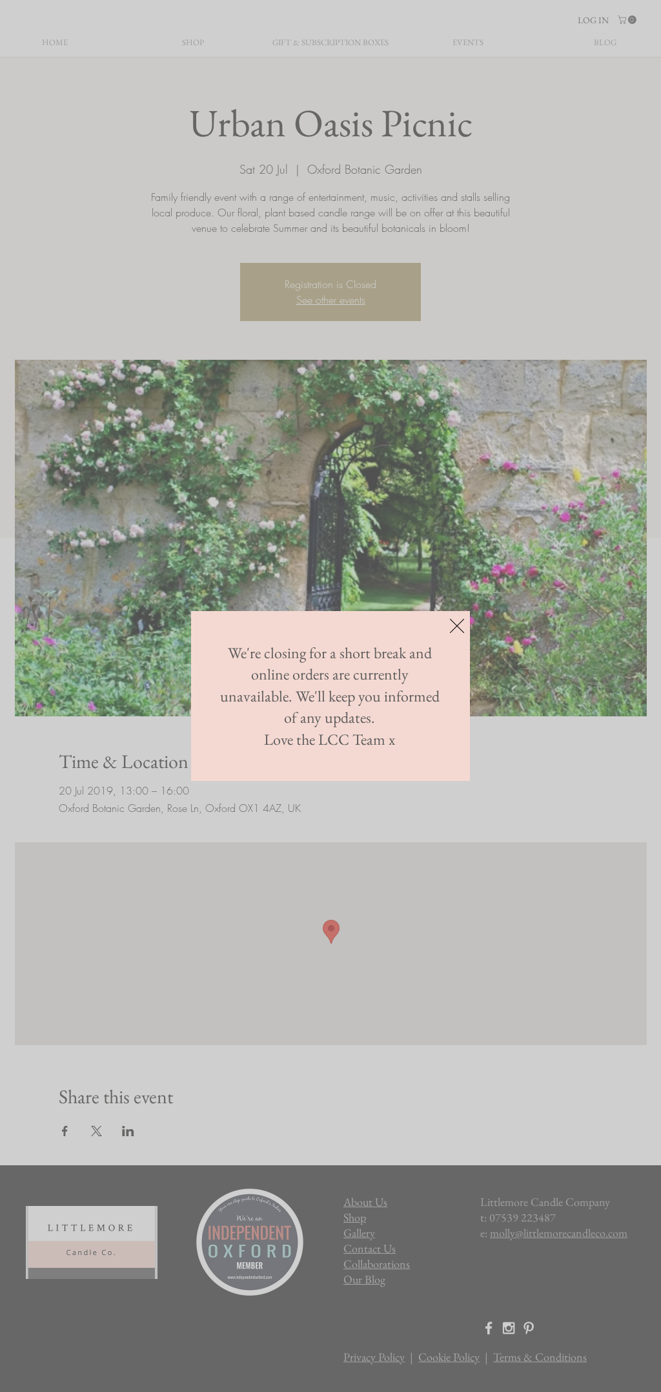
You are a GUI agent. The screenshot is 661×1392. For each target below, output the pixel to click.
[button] (457, 626)
